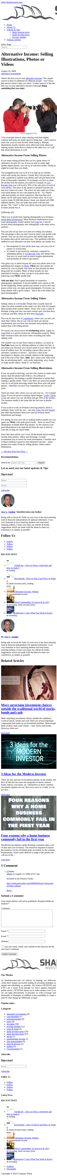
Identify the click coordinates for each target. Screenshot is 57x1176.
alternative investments (11, 73)
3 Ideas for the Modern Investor (23, 774)
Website (4, 941)
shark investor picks (20, 32)
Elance (52, 410)
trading (10, 1046)
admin (9, 874)
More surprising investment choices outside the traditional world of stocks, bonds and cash (28, 708)
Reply (9, 890)
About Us (11, 27)
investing (11, 1024)
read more (5, 733)
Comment (5, 908)
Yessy (3, 395)
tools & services (13, 1044)
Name (4, 931)
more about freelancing (12, 219)
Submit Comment (9, 954)
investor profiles (19, 37)
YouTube (39, 314)
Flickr (26, 266)
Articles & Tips (13, 30)
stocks (9, 1036)
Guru (36, 222)
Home (9, 25)
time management (14, 1041)
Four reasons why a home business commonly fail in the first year (25, 837)
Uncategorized (13, 1049)
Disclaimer (11, 1169)
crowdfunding (13, 1016)
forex (9, 1021)
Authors (10, 1166)
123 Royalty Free (32, 254)
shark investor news (20, 35)
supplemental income (16, 1039)
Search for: (6, 462)
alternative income (34, 78)
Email (4, 936)
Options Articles (14, 40)
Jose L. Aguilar (8, 512)
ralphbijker (28, 133)
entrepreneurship (14, 1019)
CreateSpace (28, 318)
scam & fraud (12, 1029)
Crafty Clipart (50, 395)
